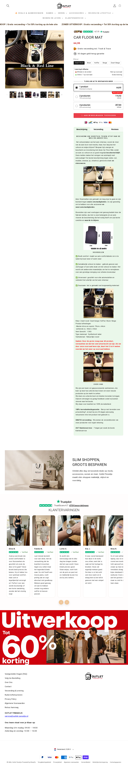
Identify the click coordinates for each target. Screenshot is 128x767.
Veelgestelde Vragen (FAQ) (16, 674)
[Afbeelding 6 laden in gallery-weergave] (51, 95)
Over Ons (8, 682)
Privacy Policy (10, 699)
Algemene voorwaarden (71, 762)
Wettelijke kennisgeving (100, 762)
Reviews (114, 129)
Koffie (96, 63)
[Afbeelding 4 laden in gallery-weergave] (36, 95)
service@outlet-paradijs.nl (16, 716)
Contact (8, 686)
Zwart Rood (79, 63)
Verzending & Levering (14, 691)
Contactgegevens (115, 762)
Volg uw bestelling (12, 678)
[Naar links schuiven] (7, 95)
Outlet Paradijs (17, 762)
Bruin (89, 63)
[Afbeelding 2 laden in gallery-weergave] (20, 95)
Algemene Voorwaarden (15, 703)
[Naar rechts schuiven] (62, 95)
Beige (105, 63)
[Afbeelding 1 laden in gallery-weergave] (13, 95)
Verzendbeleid (85, 762)
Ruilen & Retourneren (13, 695)
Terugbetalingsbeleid (44, 762)
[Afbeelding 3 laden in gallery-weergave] (28, 95)
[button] (8, 5)
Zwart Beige (115, 63)
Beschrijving (81, 129)
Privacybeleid (57, 762)
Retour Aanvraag (11, 707)
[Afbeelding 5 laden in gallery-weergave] (43, 95)
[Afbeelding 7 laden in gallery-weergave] (59, 95)
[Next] (67, 602)
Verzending (98, 129)
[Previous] (61, 602)
